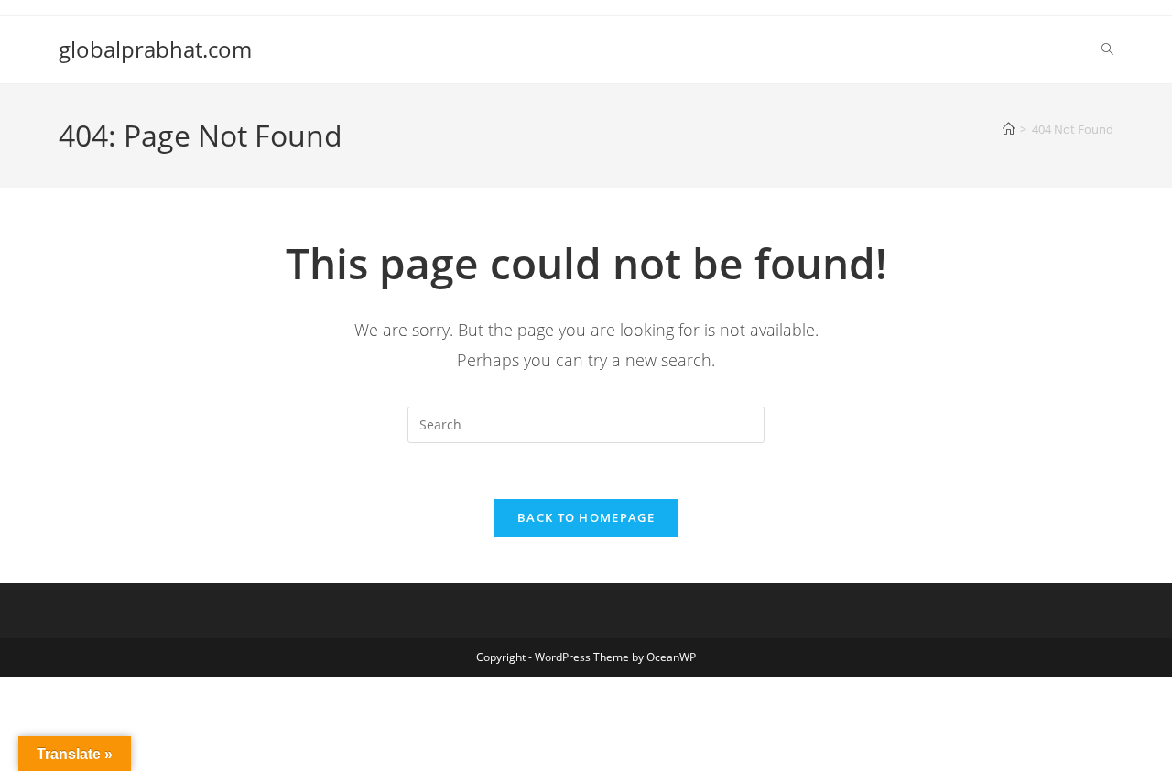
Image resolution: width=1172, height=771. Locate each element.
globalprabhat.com (155, 49)
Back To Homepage (586, 517)
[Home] (1009, 129)
